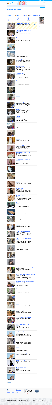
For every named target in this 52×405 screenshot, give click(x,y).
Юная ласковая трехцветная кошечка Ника (22, 367)
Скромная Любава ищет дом (20, 73)
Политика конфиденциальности (10, 392)
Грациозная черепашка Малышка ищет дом (22, 37)
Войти (41, 0)
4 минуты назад (18, 31)
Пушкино (28, 17)
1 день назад (17, 182)
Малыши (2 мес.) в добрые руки (20, 59)
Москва (8, 17)
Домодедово (18, 20)
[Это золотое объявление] (35, 24)
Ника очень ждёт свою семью (20, 245)
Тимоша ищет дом (18, 123)
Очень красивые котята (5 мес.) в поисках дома (23, 159)
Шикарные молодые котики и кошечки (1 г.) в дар (23, 152)
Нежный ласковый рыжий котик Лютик (21, 331)
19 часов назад (18, 139)
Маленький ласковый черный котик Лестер (22, 360)
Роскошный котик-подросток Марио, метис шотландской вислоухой (26, 202)
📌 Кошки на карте (25, 15)
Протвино (28, 19)
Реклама (17, 392)
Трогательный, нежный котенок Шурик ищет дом (23, 231)
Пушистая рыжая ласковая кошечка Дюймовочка (23, 353)
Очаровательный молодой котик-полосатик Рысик (23, 317)
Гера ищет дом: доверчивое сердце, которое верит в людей (24, 267)
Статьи (7, 393)
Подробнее (26, 393)
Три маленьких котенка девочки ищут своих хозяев (23, 238)
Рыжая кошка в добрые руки (20, 195)
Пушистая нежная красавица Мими (21, 374)
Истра (17, 19)
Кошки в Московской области (37, 15)
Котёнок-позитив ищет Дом (20, 188)
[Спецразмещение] (34, 24)
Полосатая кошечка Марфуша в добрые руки (41, 26)
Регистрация (44, 0)
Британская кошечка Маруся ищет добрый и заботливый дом (25, 310)
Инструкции (8, 390)
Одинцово (18, 18)
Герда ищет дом (18, 80)
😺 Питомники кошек (30, 15)
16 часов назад (18, 74)
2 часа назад (17, 67)
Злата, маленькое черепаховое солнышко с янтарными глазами (25, 281)
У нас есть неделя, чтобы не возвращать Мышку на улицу (24, 288)
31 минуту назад (18, 60)
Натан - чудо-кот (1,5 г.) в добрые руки (21, 145)
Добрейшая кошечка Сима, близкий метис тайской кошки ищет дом (25, 274)
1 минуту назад (18, 24)
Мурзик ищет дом (18, 109)
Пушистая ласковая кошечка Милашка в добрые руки (23, 30)
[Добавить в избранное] (36, 22)
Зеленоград (8, 20)
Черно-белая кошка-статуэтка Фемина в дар (22, 324)
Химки (7, 18)
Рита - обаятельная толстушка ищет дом (22, 102)
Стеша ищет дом (18, 116)
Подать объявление (18, 390)
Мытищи (8, 19)
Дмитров (18, 17)
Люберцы (28, 18)
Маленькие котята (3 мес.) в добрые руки (22, 166)
